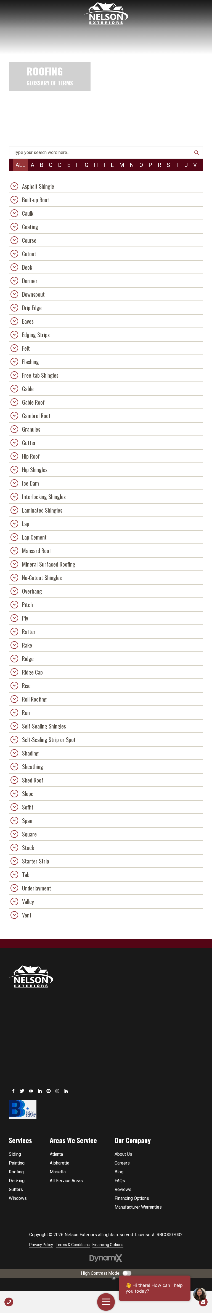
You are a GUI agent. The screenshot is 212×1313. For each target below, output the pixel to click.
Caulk (27, 213)
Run (26, 712)
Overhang (32, 591)
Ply (25, 618)
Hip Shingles (34, 469)
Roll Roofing (34, 699)
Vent (26, 915)
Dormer (30, 281)
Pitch (27, 604)
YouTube (30, 1091)
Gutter (29, 442)
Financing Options (107, 1244)
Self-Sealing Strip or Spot (49, 739)
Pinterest (48, 1091)
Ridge (28, 658)
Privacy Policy (41, 1244)
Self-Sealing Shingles (44, 726)
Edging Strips (36, 335)
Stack (28, 847)
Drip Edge (32, 308)
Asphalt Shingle (38, 186)
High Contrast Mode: (100, 1273)
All (20, 165)
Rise (26, 685)
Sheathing (32, 766)
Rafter (29, 631)
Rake (27, 645)
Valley (28, 901)
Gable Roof (33, 402)
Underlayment (36, 888)
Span (27, 820)
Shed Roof (32, 780)
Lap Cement (34, 537)
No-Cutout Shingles (42, 577)
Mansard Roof (36, 550)
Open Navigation (106, 1302)
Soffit (27, 807)
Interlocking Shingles (44, 496)
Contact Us (203, 1302)
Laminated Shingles (42, 510)
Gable (28, 389)
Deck (27, 267)
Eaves (28, 321)
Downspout (33, 294)
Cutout (29, 254)
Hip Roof (31, 456)
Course (29, 240)
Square (29, 834)
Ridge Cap (32, 672)
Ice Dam (30, 483)
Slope (27, 793)
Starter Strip (35, 861)
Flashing (30, 362)
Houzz (66, 1091)
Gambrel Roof (36, 416)
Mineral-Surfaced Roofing (48, 564)
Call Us (8, 1302)
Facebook (13, 1091)
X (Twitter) (22, 1091)
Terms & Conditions (73, 1244)
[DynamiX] (106, 1258)
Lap (25, 523)
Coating (30, 227)
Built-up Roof (35, 200)
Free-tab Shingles (40, 375)
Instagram (57, 1091)
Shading (30, 753)
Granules (31, 429)
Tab (26, 874)
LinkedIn (39, 1091)
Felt (26, 348)
